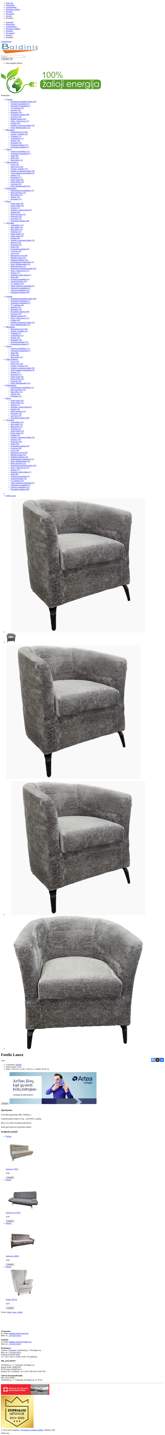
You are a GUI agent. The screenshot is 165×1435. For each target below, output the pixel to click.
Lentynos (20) (16, 251)
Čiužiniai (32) (16, 232)
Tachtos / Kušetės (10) (19, 134)
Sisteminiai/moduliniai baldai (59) (23, 268)
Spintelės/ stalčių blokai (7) (21, 275)
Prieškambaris (11, 188)
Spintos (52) (15, 175)
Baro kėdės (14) (17, 227)
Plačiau (8, 1136)
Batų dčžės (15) (17, 229)
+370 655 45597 (14, 1344)
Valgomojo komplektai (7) (21, 106)
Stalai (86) (14, 156)
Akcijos (9, 16)
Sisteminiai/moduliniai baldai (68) (23, 102)
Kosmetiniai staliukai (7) (20, 147)
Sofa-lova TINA (12, 1169)
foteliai (20, 1312)
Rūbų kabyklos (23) (18, 193)
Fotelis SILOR (11, 1300)
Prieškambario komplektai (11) (22, 190)
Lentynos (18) (16, 117)
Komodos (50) (16, 112)
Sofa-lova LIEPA (12, 1256)
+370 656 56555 (14, 1336)
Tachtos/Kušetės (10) (19, 281)
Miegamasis (10, 130)
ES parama (10, 14)
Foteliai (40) (15, 123)
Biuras (8, 201)
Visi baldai (10, 223)
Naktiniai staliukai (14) (19, 145)
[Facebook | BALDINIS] (11, 1433)
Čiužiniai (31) (16, 136)
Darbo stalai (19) (17, 236)
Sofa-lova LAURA (13, 1213)
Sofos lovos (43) (17, 167)
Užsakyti (5, 1103)
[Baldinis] (20, 54)
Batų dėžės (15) (17, 195)
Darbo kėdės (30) (17, 182)
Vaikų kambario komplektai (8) (22, 173)
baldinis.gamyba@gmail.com (20, 1342)
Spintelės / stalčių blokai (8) (21, 210)
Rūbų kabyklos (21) (18, 214)
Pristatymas (10, 5)
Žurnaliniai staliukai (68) (20, 115)
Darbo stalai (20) (17, 203)
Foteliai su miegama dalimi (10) (23, 125)
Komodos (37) (16, 177)
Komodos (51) (16, 199)
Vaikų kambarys (12, 162)
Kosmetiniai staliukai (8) (20, 249)
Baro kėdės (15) (17, 160)
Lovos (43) (15, 164)
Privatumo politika (13, 9)
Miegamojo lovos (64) (19, 132)
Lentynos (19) (16, 219)
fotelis (9, 1312)
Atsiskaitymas (6, 41)
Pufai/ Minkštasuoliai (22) (20, 128)
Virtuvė (8, 149)
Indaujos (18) (16, 110)
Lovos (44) (15, 253)
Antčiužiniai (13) (17, 138)
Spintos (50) (15, 197)
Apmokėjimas (11, 7)
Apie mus (9, 3)
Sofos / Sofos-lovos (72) (20, 121)
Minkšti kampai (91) (18, 119)
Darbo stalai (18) (17, 180)
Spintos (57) (15, 273)
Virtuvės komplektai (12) (20, 151)
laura (14, 1312)
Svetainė (9, 99)
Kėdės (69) (15, 158)
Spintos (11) (15, 208)
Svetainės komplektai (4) (20, 104)
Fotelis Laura (11, 496)
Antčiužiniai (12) (17, 225)
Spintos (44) (15, 141)
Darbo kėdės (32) (17, 206)
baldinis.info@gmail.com (18, 1333)
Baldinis (18, 1065)
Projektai (9, 12)
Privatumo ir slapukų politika (32, 1430)
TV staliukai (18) (17, 108)
